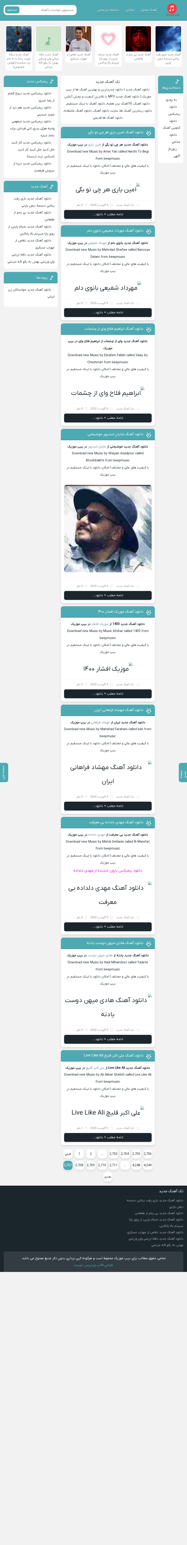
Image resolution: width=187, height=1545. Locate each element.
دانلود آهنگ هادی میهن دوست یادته (115, 943)
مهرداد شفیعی (97, 243)
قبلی (68, 1154)
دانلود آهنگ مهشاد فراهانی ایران (118, 710)
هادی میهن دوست (100, 955)
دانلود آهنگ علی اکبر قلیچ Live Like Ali (113, 1055)
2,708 (79, 1165)
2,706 (148, 1154)
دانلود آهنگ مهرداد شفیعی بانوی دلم (115, 230)
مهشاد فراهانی (100, 722)
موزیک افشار (100, 624)
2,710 (102, 1165)
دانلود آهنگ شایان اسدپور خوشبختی (115, 434)
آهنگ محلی (149, 10)
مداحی (130, 10)
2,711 (113, 1165)
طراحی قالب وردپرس (98, 1265)
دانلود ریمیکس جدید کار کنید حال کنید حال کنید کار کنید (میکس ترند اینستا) (33, 150)
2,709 (91, 1165)
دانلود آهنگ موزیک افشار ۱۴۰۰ (120, 611)
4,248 (136, 1165)
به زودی (171, 100)
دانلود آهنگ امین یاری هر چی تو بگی (115, 132)
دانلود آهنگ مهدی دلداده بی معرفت (116, 822)
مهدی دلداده (96, 835)
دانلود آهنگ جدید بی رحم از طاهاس (159, 1213)
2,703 (113, 1154)
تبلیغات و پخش (108, 10)
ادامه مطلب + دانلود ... (107, 214)
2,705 (136, 1154)
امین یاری (94, 145)
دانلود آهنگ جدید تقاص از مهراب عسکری (155, 1232)
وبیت (78, 1265)
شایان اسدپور (97, 447)
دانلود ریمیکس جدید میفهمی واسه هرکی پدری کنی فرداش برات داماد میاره (32, 128)
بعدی (108, 1177)
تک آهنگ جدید (108, 81)
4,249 (148, 1165)
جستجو (12, 10)
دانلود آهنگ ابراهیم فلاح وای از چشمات (114, 329)
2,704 (125, 1154)
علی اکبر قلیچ (95, 1068)
